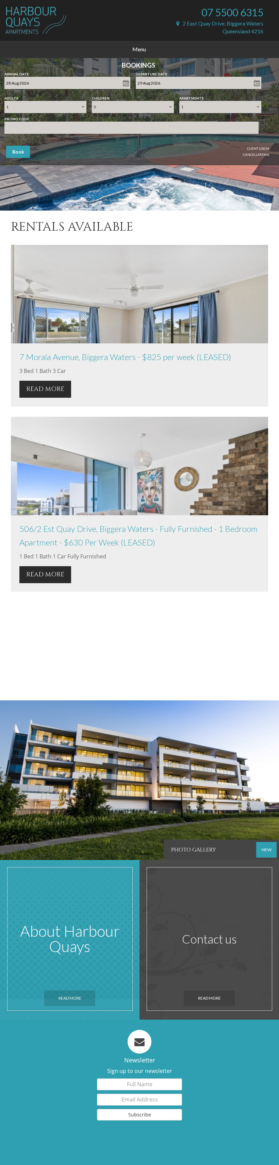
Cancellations (256, 155)
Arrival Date (16, 72)
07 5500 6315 (232, 12)
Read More (70, 998)
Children (101, 96)
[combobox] (45, 107)
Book (18, 152)
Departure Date (151, 72)
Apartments (191, 96)
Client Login (258, 148)
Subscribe (139, 1114)
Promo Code (16, 117)
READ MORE (45, 389)
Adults (11, 96)
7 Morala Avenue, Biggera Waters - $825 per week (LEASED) (125, 357)
